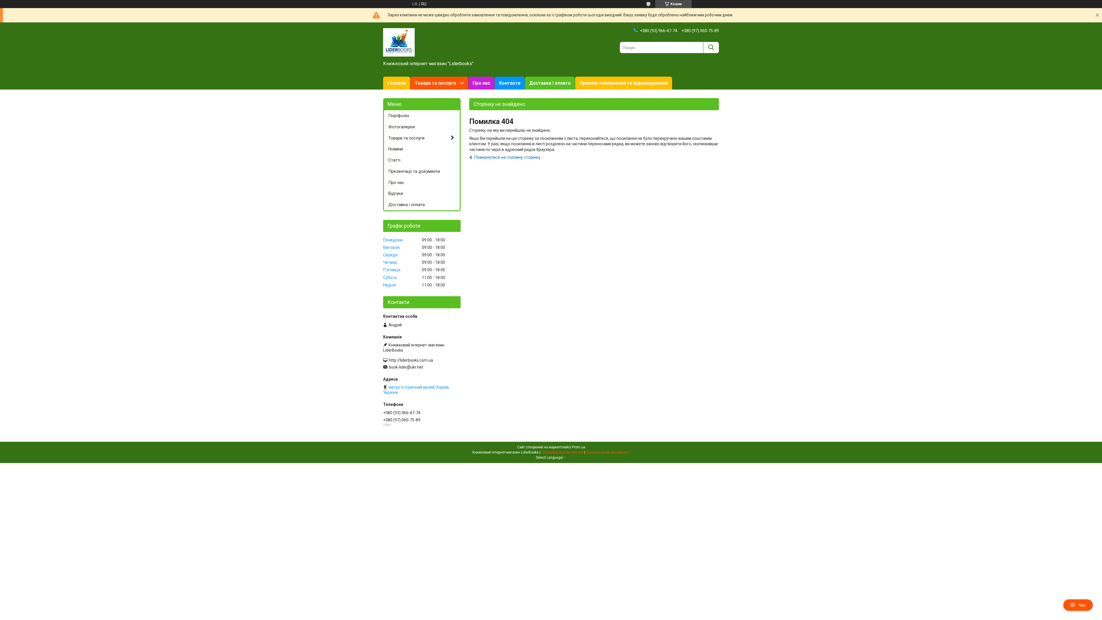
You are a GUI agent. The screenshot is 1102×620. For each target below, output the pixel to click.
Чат (1082, 605)
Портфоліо (398, 115)
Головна (396, 83)
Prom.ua (578, 447)
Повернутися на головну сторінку (507, 157)
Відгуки (395, 193)
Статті (394, 160)
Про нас (481, 83)
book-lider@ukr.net (406, 367)
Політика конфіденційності (608, 452)
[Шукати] (711, 47)
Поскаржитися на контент (562, 452)
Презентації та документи (414, 171)
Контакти (509, 83)
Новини (395, 149)
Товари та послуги (435, 83)
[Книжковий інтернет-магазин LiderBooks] (399, 42)
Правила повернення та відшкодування (623, 83)
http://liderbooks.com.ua (411, 360)
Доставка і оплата (550, 83)
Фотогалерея (401, 126)
